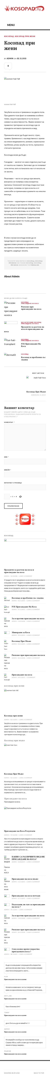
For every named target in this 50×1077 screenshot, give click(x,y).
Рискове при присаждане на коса (31, 308)
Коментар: (9, 422)
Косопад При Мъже (36, 391)
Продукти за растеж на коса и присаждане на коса (24, 329)
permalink (35, 265)
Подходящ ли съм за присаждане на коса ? (28, 905)
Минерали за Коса (21, 632)
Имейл (7, 470)
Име (6, 457)
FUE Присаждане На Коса (31, 345)
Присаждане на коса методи (26, 895)
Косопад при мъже (14, 740)
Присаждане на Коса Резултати (19, 831)
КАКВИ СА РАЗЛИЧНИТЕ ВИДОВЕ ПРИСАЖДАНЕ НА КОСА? (28, 857)
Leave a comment (25, 576)
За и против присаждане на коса (28, 618)
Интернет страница (13, 483)
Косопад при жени (13, 715)
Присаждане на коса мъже (25, 879)
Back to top (39, 1073)
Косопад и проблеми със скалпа (33, 358)
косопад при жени (25, 36)
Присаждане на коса (30, 303)
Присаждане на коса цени (15, 979)
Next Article (38, 373)
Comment (31, 677)
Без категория (27, 322)
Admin (10, 58)
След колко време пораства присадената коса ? (25, 950)
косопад (9, 36)
